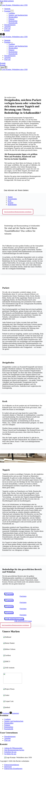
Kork (9, 201)
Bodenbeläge (13, 52)
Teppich (10, 203)
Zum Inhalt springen (7, 1)
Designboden (12, 199)
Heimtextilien (13, 48)
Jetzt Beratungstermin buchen (14, 750)
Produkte (7, 42)
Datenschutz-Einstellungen (13, 768)
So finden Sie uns (10, 754)
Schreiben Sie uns (10, 752)
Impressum (8, 767)
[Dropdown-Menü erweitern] (12, 42)
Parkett (10, 197)
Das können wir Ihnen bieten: (16, 190)
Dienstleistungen (10, 56)
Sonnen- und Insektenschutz (18, 46)
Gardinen (12, 44)
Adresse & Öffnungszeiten (13, 748)
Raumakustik (13, 54)
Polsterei (11, 50)
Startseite (7, 40)
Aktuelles (7, 57)
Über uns (7, 59)
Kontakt (2, 63)
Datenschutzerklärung (11, 765)
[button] (23, 190)
